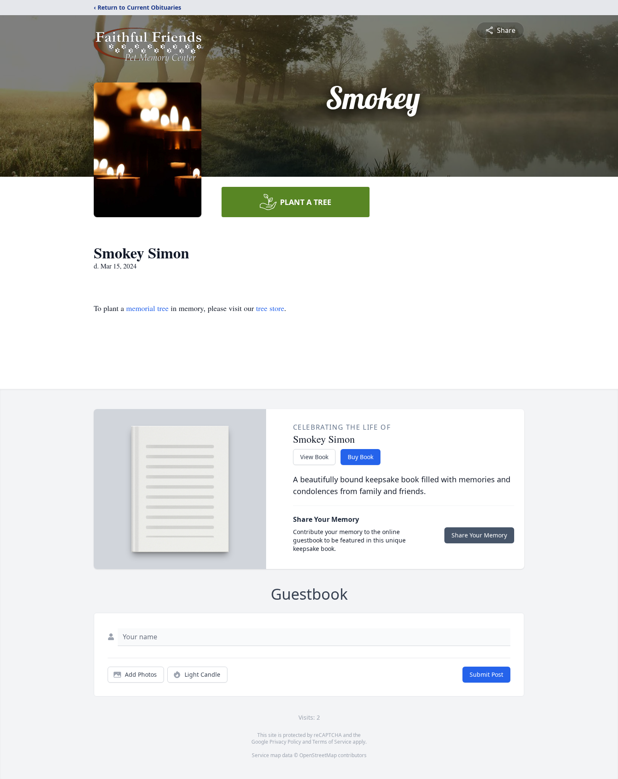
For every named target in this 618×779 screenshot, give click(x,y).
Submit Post (486, 674)
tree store (270, 308)
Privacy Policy (285, 741)
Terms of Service (331, 741)
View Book (314, 457)
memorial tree (147, 308)
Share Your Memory (479, 535)
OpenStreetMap (318, 755)
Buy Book (360, 457)
